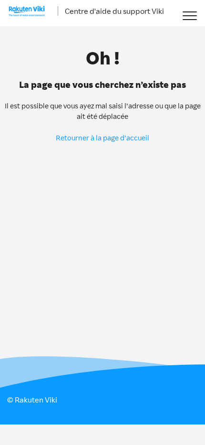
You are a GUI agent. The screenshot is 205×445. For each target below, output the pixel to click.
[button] (189, 15)
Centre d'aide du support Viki (114, 11)
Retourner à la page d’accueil (102, 137)
